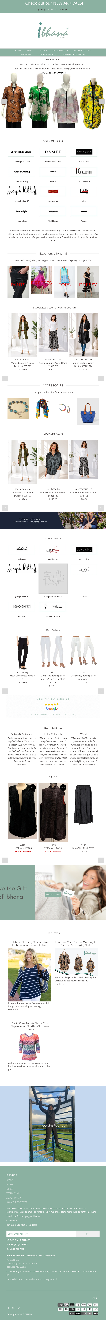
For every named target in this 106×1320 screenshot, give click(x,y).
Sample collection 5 (53, 596)
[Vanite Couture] (53, 606)
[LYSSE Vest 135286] (22, 811)
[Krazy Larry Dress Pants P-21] (22, 653)
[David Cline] (84, 152)
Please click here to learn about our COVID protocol (31, 1279)
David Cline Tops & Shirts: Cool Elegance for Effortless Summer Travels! (29, 1026)
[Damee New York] (53, 152)
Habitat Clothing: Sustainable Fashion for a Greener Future (30, 944)
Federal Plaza (12, 1260)
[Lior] (84, 191)
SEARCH (10, 1180)
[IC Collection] (84, 171)
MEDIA (9, 1188)
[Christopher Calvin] (22, 152)
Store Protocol (82, 50)
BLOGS (9, 1184)
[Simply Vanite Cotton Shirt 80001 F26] (53, 459)
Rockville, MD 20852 (16, 1266)
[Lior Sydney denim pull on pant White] (83, 650)
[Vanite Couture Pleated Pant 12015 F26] (53, 332)
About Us (26, 54)
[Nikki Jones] (53, 211)
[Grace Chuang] (22, 171)
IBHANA (28, 1314)
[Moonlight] (22, 211)
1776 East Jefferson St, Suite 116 (21, 1263)
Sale (42, 50)
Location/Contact (46, 54)
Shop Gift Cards (53, 894)
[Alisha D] (22, 549)
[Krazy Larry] (53, 191)
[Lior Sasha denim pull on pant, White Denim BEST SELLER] (53, 652)
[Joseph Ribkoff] (22, 190)
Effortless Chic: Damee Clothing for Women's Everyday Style (76, 944)
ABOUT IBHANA (13, 1197)
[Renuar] (84, 211)
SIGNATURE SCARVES (16, 1202)
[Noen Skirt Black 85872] (83, 805)
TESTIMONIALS (13, 1193)
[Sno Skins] (22, 606)
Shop (29, 50)
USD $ (50, 9)
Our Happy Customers (73, 54)
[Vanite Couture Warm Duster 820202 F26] (83, 335)
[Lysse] (84, 569)
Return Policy (60, 50)
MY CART (62, 9)
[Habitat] (53, 171)
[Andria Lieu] (53, 549)
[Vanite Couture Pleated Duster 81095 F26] (22, 335)
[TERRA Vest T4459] (53, 812)
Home (18, 50)
